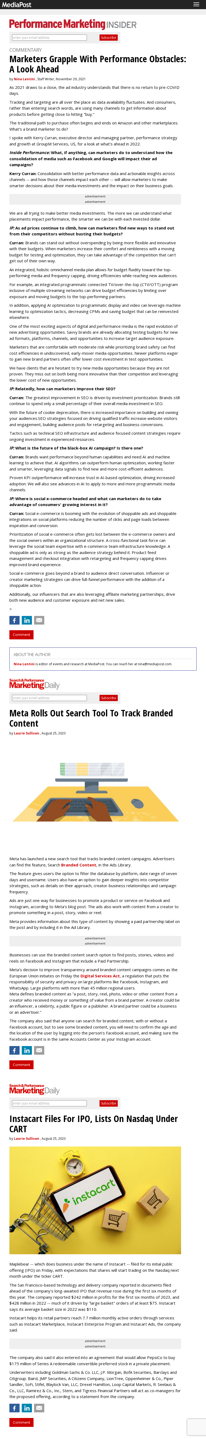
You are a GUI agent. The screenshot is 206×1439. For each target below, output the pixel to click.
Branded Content (78, 864)
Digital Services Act (100, 975)
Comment (21, 634)
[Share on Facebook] (14, 620)
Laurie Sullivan (26, 733)
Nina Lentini (24, 79)
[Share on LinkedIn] (27, 620)
